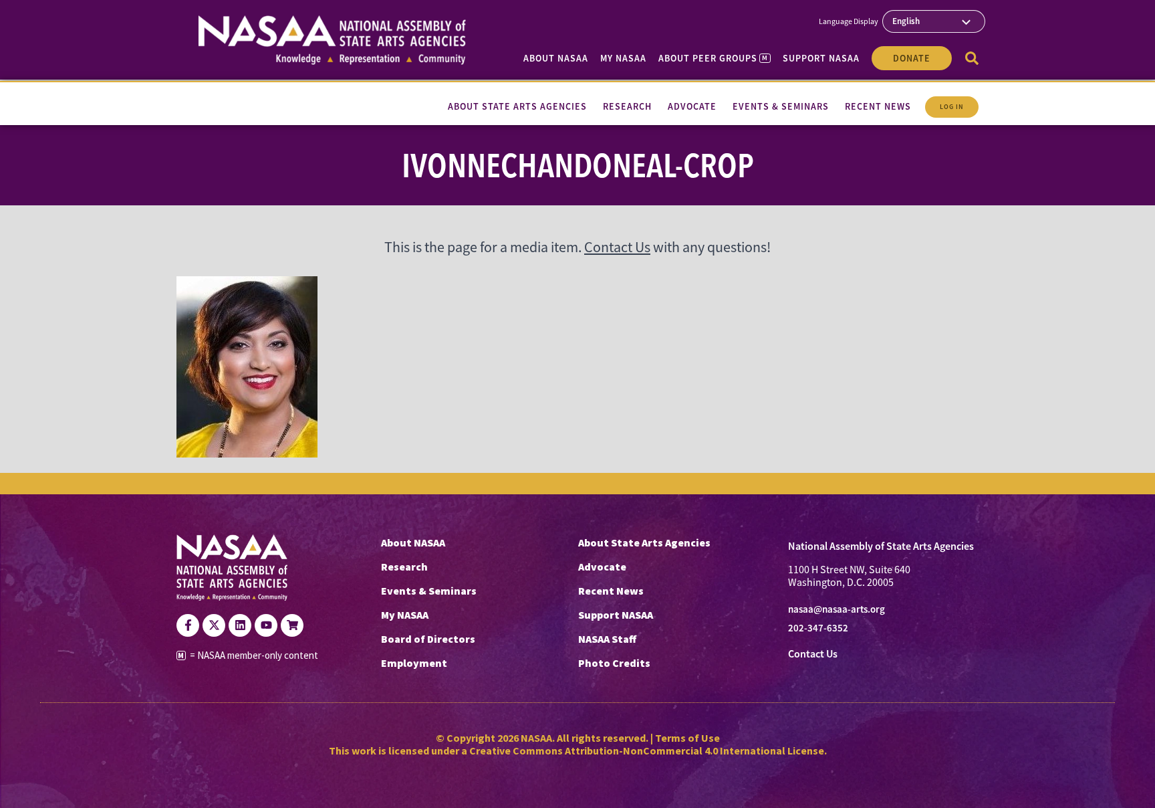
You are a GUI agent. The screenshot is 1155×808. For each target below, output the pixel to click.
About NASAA (555, 58)
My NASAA (623, 58)
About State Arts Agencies (644, 542)
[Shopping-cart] (292, 625)
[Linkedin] (240, 625)
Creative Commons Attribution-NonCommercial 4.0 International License (646, 750)
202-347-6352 (818, 628)
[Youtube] (266, 625)
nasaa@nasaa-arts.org (836, 609)
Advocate (602, 566)
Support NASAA (821, 58)
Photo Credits (614, 663)
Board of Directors (428, 638)
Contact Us (617, 247)
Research (404, 566)
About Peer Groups (712, 58)
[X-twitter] (214, 625)
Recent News (611, 590)
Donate (911, 58)
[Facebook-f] (187, 625)
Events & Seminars (429, 590)
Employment (414, 663)
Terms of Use (687, 737)
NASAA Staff (607, 638)
